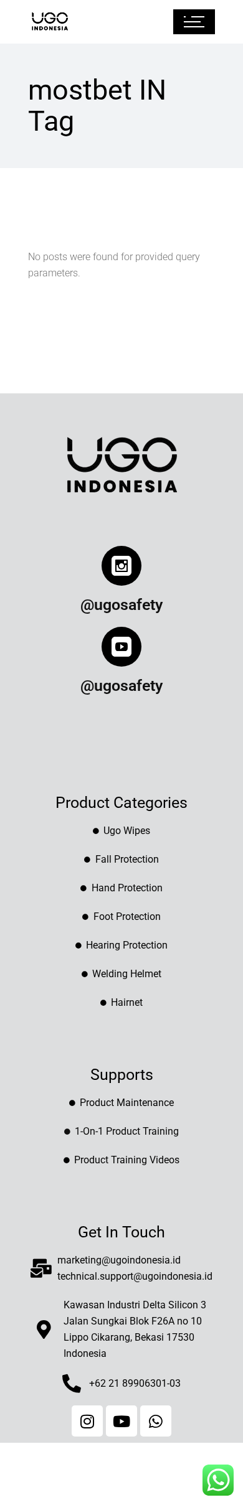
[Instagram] (87, 1421)
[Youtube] (121, 1421)
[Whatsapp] (155, 1421)
